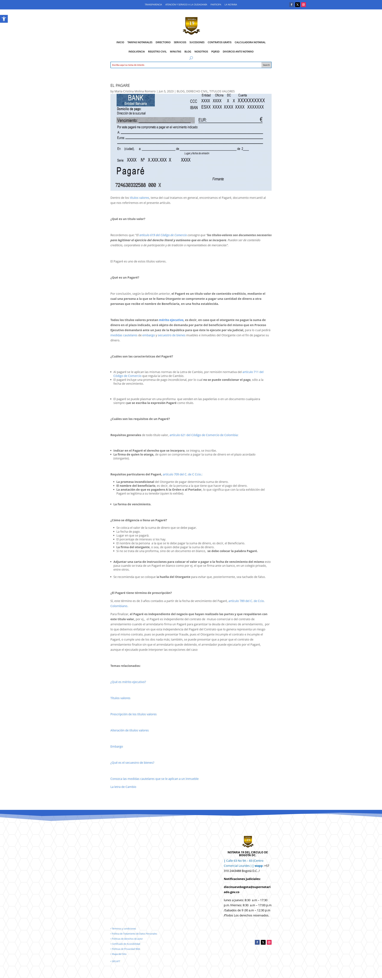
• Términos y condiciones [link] (123, 928)
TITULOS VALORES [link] (222, 91)
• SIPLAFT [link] (115, 961)
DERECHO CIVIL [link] (197, 91)
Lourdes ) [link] (251, 866)
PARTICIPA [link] (216, 4)
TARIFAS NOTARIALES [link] (139, 42)
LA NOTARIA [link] (231, 4)
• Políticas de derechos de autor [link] (126, 938)
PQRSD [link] (215, 51)
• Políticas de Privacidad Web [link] (125, 948)
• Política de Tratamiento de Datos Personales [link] (133, 933)
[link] (4, 19)
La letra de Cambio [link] (123, 787)
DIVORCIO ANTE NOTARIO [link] (238, 51)
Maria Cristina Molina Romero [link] (135, 91)
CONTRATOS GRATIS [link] (219, 42)
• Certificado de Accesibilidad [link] (125, 943)
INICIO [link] (120, 42)
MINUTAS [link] (175, 51)
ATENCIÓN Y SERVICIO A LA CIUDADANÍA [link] (186, 4)
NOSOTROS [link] (201, 51)
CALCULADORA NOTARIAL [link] (250, 42)
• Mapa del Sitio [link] (118, 953)
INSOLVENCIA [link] (136, 51)
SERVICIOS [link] (180, 42)
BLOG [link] (187, 51)
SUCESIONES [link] (197, 42)
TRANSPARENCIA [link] (153, 4)
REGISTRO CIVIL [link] (157, 51)
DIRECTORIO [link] (163, 42)
